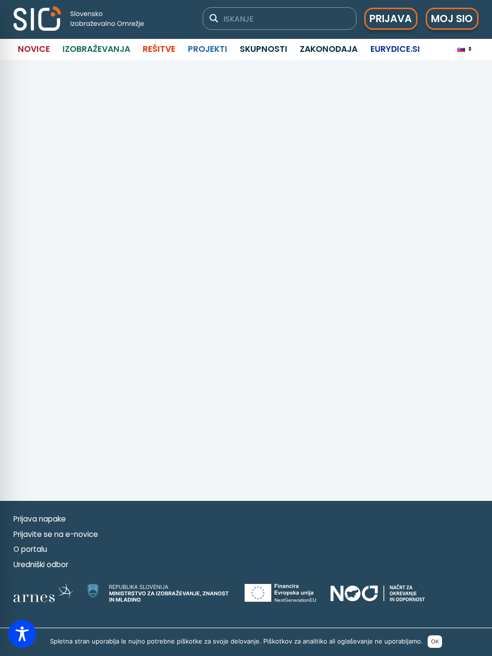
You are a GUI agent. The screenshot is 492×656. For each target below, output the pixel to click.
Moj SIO (452, 18)
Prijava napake (39, 519)
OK (435, 641)
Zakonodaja (328, 49)
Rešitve (159, 49)
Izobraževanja (96, 49)
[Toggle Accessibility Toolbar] (22, 634)
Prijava (390, 18)
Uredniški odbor (40, 564)
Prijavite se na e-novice (55, 534)
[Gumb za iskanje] (214, 18)
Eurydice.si (395, 49)
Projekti (207, 49)
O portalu (30, 549)
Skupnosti (263, 49)
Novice (34, 49)
